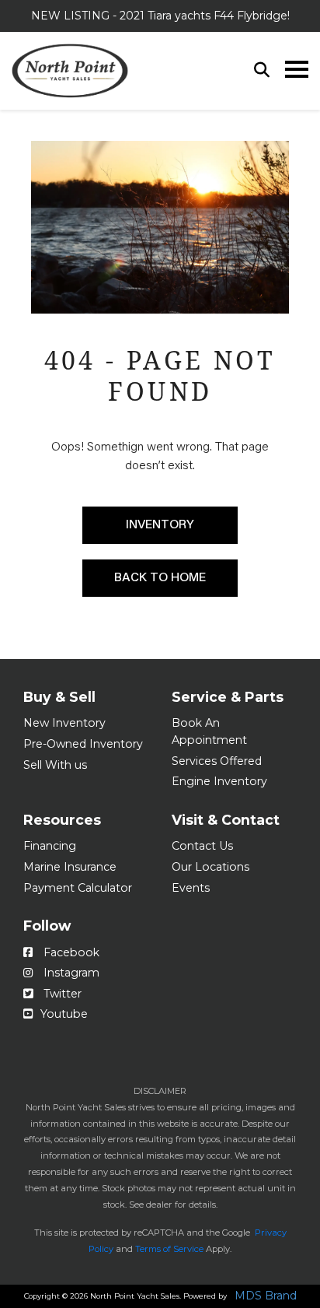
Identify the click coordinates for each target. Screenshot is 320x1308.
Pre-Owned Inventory (83, 744)
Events (191, 888)
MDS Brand (266, 1296)
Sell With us (55, 765)
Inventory (160, 525)
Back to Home (160, 578)
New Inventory (64, 723)
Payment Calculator (77, 888)
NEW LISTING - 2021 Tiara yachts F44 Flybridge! (160, 16)
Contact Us (202, 846)
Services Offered (217, 761)
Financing (49, 846)
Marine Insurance (70, 867)
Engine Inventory (219, 781)
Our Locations (210, 867)
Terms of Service (169, 1248)
